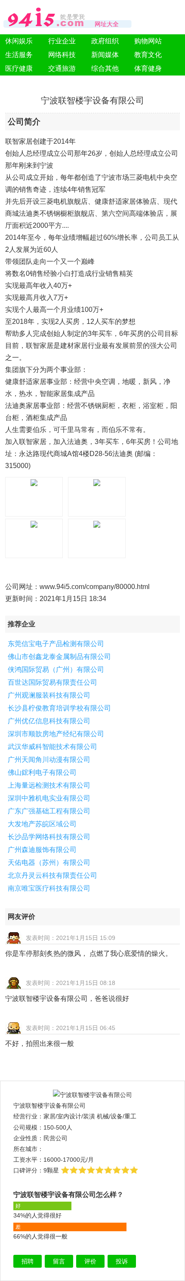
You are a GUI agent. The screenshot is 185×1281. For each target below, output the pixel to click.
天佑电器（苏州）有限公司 (49, 862)
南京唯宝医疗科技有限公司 (49, 888)
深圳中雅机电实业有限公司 (49, 798)
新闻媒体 (105, 54)
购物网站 (148, 41)
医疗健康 (19, 68)
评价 (90, 1261)
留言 (59, 1261)
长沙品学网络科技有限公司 (49, 836)
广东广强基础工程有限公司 (49, 811)
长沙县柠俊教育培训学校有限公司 (59, 708)
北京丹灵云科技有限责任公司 (52, 875)
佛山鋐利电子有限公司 (42, 772)
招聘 (28, 1261)
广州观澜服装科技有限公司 (49, 695)
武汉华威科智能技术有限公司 (52, 746)
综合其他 (105, 68)
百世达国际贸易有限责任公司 (52, 682)
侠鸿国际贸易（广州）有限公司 (56, 669)
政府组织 (105, 41)
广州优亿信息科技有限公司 (49, 721)
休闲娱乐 (19, 41)
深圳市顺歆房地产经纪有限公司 (56, 733)
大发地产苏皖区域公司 (42, 824)
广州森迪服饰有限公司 (42, 849)
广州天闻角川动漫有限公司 (49, 759)
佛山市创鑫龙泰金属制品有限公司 (59, 656)
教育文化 (148, 54)
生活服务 (19, 54)
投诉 (122, 1261)
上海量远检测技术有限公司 (49, 785)
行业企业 (62, 41)
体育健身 (148, 68)
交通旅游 (62, 68)
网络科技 (62, 54)
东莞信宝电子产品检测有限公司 (56, 643)
